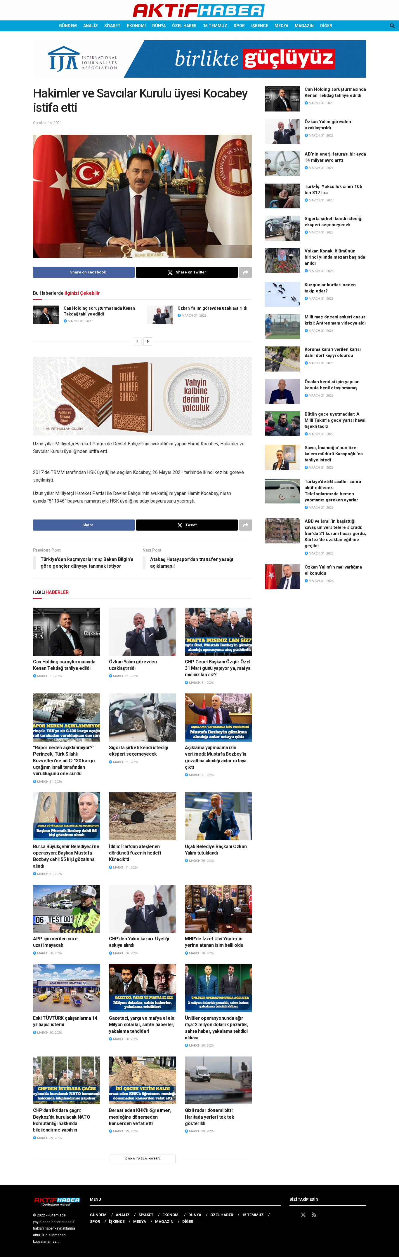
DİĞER (326, 25)
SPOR (239, 25)
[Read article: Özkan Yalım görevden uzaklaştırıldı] (160, 315)
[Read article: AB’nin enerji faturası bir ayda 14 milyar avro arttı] (282, 163)
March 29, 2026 (49, 1138)
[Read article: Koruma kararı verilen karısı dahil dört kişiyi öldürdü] (282, 359)
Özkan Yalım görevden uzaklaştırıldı (212, 308)
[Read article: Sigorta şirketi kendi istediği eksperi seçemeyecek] (142, 717)
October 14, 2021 (47, 123)
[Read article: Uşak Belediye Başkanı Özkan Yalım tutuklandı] (218, 816)
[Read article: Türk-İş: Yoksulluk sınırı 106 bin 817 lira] (282, 196)
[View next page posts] (147, 341)
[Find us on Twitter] (303, 1214)
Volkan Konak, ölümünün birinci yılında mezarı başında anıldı (335, 257)
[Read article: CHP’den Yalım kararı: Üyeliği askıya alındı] (142, 909)
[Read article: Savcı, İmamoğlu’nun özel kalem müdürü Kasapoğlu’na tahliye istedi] (282, 457)
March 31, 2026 (79, 321)
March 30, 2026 (201, 861)
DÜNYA (159, 25)
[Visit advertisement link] (199, 63)
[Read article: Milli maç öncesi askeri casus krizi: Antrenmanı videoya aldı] (282, 326)
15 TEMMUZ (215, 25)
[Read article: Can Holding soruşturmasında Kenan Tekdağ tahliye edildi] (46, 315)
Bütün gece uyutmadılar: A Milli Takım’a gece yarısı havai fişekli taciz (335, 420)
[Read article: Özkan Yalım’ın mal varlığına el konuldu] (282, 576)
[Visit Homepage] (199, 10)
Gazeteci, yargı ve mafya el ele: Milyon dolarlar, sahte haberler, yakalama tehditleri (142, 1024)
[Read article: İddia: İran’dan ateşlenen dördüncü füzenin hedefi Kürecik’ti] (142, 816)
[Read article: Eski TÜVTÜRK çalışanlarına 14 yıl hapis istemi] (66, 988)
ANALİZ (90, 25)
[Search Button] (392, 25)
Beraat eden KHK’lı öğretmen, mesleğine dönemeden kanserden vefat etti (140, 1117)
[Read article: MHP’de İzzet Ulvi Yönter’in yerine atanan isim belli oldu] (218, 909)
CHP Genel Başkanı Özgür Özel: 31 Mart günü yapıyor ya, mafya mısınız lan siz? (218, 668)
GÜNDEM (68, 25)
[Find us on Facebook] (292, 1214)
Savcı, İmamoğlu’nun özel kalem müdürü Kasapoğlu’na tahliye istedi (334, 454)
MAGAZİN (304, 25)
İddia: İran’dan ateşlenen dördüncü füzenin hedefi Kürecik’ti (135, 853)
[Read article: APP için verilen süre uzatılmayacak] (66, 909)
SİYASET (112, 25)
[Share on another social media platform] (245, 272)
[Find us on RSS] (314, 1214)
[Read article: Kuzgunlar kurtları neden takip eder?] (282, 294)
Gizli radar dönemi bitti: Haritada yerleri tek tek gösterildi (209, 1117)
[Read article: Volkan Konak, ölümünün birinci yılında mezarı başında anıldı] (282, 260)
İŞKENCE (259, 25)
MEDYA (281, 25)
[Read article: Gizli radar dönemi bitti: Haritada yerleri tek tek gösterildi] (218, 1080)
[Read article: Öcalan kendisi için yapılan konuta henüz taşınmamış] (282, 391)
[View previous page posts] (137, 341)
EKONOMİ (136, 25)
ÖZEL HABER (184, 25)
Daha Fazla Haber (142, 1159)
